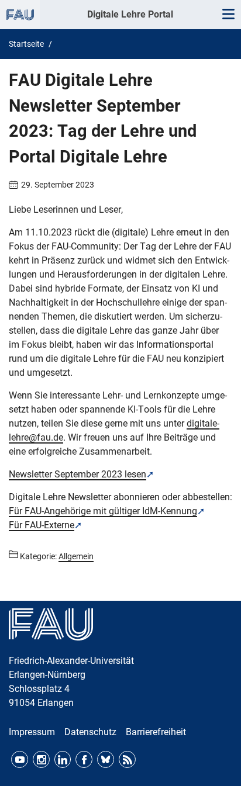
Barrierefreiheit (156, 731)
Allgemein (76, 556)
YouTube (19, 759)
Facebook (83, 759)
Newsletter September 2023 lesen (77, 474)
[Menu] (228, 14)
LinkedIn (62, 759)
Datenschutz (90, 731)
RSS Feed (127, 759)
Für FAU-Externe (41, 525)
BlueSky (105, 759)
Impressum (32, 731)
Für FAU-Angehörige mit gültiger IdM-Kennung (103, 511)
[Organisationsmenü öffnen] (20, 14)
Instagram (41, 759)
